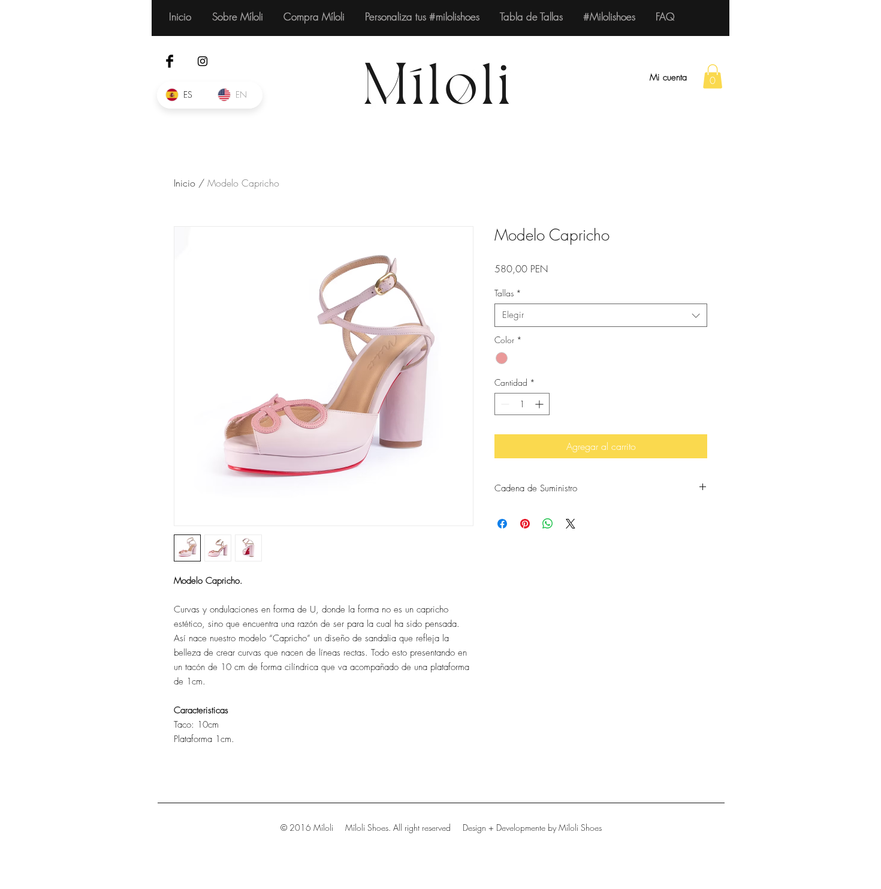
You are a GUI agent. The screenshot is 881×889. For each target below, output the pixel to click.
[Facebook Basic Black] (169, 61)
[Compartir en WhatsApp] (548, 523)
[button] (712, 76)
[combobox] (600, 315)
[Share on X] (570, 523)
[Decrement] (503, 404)
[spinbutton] (522, 404)
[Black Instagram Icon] (202, 61)
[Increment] (540, 404)
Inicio (184, 183)
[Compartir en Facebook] (502, 523)
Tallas (507, 293)
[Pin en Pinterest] (525, 523)
